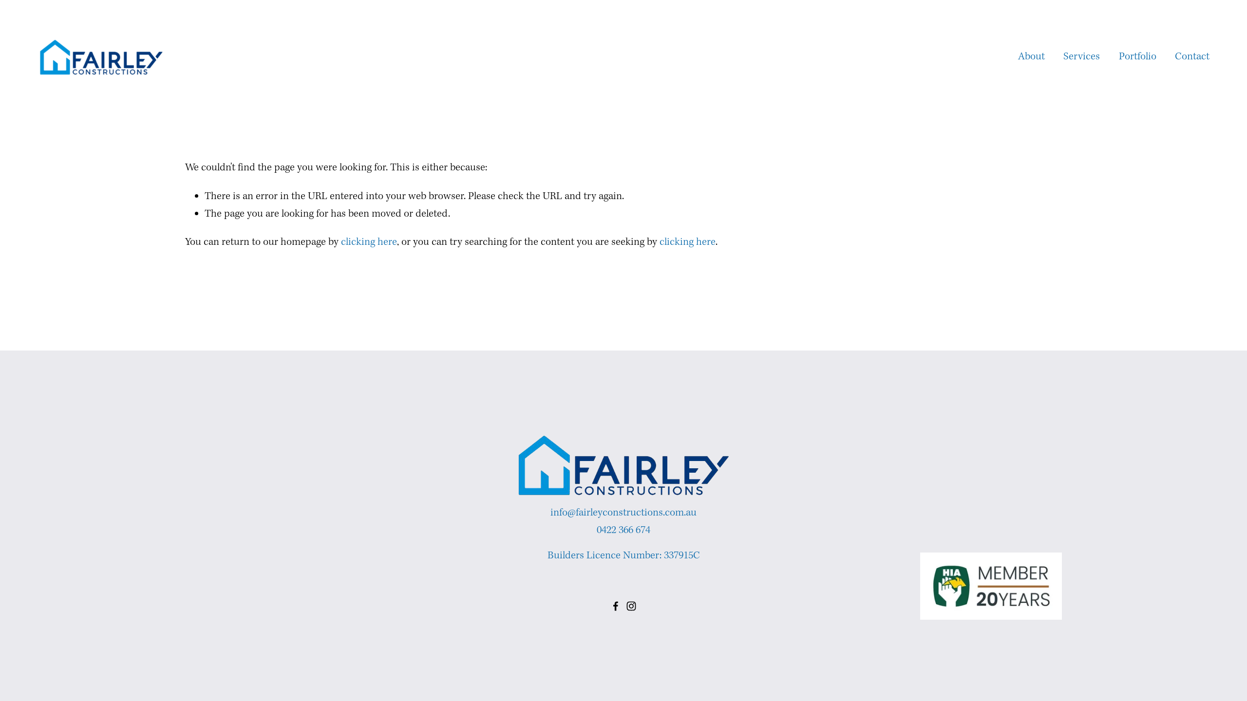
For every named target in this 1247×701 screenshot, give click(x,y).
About (1031, 57)
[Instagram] (631, 606)
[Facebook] (616, 606)
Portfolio (1137, 57)
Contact (1192, 57)
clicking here (369, 242)
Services (1081, 57)
